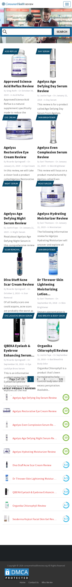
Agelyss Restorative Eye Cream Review (16, 152)
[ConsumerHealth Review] (17, 4)
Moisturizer (45, 183)
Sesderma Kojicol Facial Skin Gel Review (35, 519)
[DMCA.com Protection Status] (16, 574)
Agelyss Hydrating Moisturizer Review (34, 451)
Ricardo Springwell (16, 161)
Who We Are (47, 582)
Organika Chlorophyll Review (29, 505)
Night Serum (11, 183)
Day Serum (43, 51)
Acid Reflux (11, 51)
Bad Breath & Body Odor (51, 315)
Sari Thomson (47, 161)
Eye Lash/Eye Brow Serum (18, 315)
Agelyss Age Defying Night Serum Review (15, 219)
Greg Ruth (12, 90)
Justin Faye (45, 95)
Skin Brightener (46, 117)
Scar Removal (12, 249)
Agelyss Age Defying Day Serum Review (52, 86)
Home (22, 582)
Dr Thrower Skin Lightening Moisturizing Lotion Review (35, 478)
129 (61, 379)
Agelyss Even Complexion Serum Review (52, 152)
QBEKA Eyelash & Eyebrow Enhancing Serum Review (35, 492)
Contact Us (33, 582)
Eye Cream (10, 117)
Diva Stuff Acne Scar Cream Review (32, 465)
